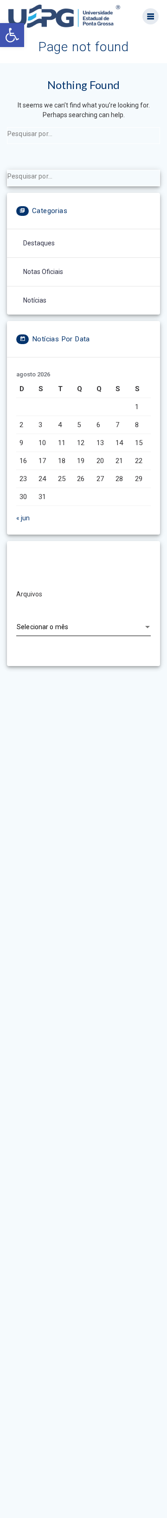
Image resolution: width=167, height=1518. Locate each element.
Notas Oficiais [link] (43, 271)
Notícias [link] (34, 300)
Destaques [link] (39, 243)
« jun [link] (23, 518)
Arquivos (29, 594)
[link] (12, 35)
